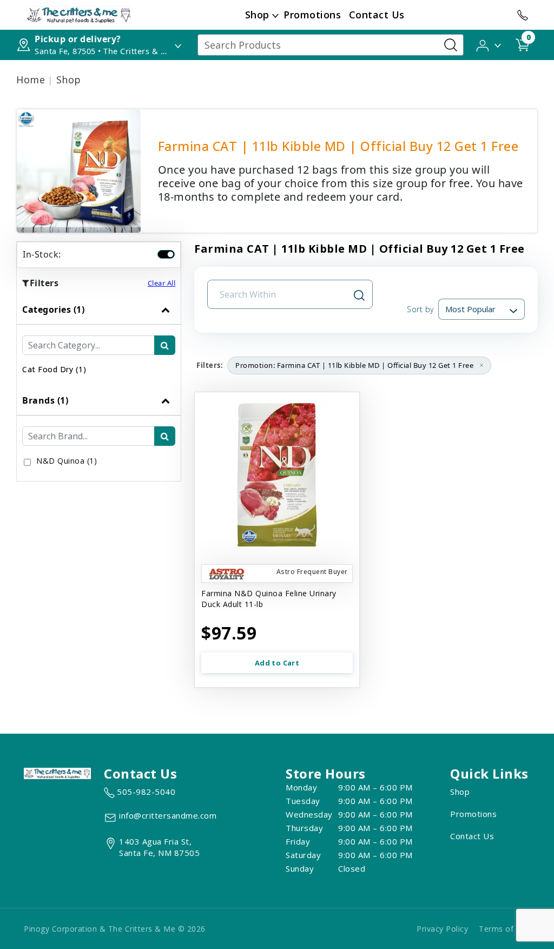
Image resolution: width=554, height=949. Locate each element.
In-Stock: (42, 254)
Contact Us (377, 14)
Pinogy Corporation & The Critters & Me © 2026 (115, 929)
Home (30, 79)
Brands (45, 400)
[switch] (166, 254)
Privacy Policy (442, 929)
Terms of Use (504, 929)
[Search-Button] (450, 45)
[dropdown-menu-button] (275, 15)
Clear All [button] (162, 283)
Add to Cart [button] (277, 663)
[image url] (79, 14)
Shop (257, 14)
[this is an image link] (57, 773)
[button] (489, 44)
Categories (53, 309)
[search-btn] (164, 345)
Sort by (420, 309)
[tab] (99, 340)
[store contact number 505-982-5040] (522, 15)
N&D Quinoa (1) (66, 461)
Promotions (312, 14)
